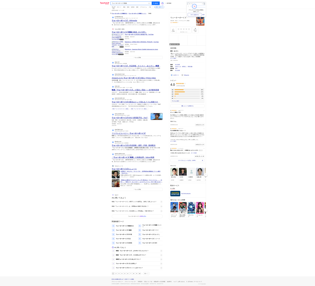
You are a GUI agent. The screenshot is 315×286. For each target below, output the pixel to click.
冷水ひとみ (178, 66)
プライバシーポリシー (117, 281)
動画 (128, 7)
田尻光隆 (190, 66)
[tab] (172, 189)
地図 (137, 7)
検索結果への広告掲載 (159, 281)
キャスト (137, 13)
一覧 (149, 7)
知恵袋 (132, 7)
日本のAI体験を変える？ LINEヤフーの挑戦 (123, 279)
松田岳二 (184, 66)
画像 (124, 7)
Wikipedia (186, 75)
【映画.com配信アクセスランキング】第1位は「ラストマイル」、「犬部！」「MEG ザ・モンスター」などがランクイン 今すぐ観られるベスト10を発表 (142, 181)
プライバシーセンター (130, 281)
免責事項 (169, 281)
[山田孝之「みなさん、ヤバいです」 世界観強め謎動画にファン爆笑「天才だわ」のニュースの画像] (116, 174)
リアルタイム (143, 7)
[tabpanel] (187, 194)
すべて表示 (173, 58)
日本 (176, 68)
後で (203, 14)
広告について (147, 281)
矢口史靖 (177, 64)
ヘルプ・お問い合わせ (179, 281)
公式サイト (176, 75)
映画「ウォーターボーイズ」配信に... (139, 108)
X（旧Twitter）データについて (194, 281)
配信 (119, 13)
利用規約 (140, 281)
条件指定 (169, 3)
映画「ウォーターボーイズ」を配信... (121, 108)
